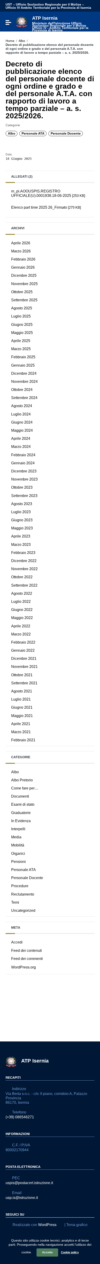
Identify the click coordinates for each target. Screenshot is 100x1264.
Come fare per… (24, 788)
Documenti (20, 796)
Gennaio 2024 (23, 463)
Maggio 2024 (22, 430)
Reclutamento (22, 894)
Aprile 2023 (20, 536)
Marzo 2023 (21, 545)
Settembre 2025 (24, 300)
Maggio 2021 (22, 716)
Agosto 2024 (21, 406)
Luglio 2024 (21, 414)
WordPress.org (23, 967)
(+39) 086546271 (20, 1117)
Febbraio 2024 (23, 455)
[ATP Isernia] (21, 22)
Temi (15, 902)
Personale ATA (33, 133)
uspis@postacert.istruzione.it (29, 1183)
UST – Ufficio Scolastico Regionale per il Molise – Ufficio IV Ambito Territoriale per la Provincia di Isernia (48, 6)
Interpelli (18, 829)
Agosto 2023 (21, 504)
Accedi (17, 942)
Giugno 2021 (22, 707)
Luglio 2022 (21, 602)
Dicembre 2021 (24, 658)
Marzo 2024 (21, 447)
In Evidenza (21, 821)
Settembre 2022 (24, 585)
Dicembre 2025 (24, 275)
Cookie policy (70, 1252)
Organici (18, 853)
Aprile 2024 (20, 438)
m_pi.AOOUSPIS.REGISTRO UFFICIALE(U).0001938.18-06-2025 (48, 193)
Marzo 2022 (21, 634)
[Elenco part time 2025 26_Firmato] (50, 213)
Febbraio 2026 (23, 259)
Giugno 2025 (22, 325)
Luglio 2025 (21, 316)
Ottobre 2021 (22, 675)
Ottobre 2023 (22, 487)
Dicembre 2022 (24, 561)
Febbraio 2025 (23, 357)
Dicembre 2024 (24, 373)
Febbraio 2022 (23, 642)
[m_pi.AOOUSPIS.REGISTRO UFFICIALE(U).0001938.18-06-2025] (50, 201)
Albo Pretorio (22, 780)
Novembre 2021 (24, 667)
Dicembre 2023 (24, 471)
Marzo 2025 (21, 349)
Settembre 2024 (24, 398)
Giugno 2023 (22, 520)
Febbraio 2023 (23, 553)
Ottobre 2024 (22, 390)
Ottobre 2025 (22, 292)
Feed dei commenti (27, 959)
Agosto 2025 (21, 308)
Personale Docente (66, 133)
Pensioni (18, 862)
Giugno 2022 (22, 610)
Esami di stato (22, 804)
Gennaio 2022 (23, 650)
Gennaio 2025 (23, 365)
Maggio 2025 (22, 333)
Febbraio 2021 (23, 740)
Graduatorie (21, 813)
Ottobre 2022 (22, 577)
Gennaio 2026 (23, 267)
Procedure (19, 886)
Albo (22, 41)
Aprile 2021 (20, 724)
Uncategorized (23, 910)
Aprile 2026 (20, 243)
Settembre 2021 (24, 683)
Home (10, 41)
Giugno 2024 (22, 422)
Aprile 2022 (20, 626)
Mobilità (17, 845)
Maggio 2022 (22, 618)
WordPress (47, 1225)
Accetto (47, 1252)
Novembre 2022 (24, 569)
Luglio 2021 (21, 699)
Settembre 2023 (24, 496)
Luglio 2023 (21, 512)
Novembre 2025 (24, 284)
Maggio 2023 (22, 528)
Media (16, 837)
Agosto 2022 (21, 593)
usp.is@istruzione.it (22, 1198)
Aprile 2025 (20, 341)
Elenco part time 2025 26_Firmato (46, 207)
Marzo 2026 (21, 251)
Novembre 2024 (24, 382)
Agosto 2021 (21, 691)
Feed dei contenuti (26, 951)
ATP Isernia (60, 23)
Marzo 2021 (21, 732)
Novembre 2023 (24, 479)
